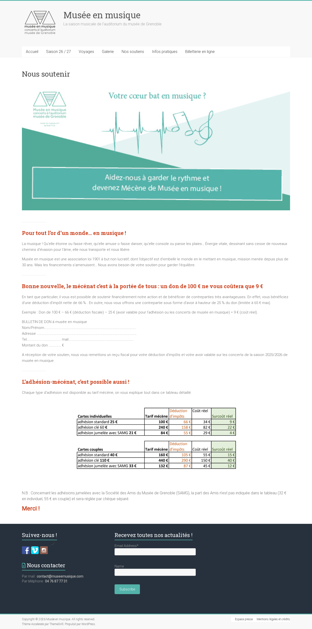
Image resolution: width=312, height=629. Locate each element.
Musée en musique (101, 15)
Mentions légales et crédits (273, 619)
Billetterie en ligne (200, 51)
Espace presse (244, 619)
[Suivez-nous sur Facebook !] (26, 550)
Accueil (32, 51)
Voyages (86, 51)
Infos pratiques (164, 51)
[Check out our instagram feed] (44, 550)
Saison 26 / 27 (58, 51)
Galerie (108, 51)
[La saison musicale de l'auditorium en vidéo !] (35, 550)
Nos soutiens (133, 51)
